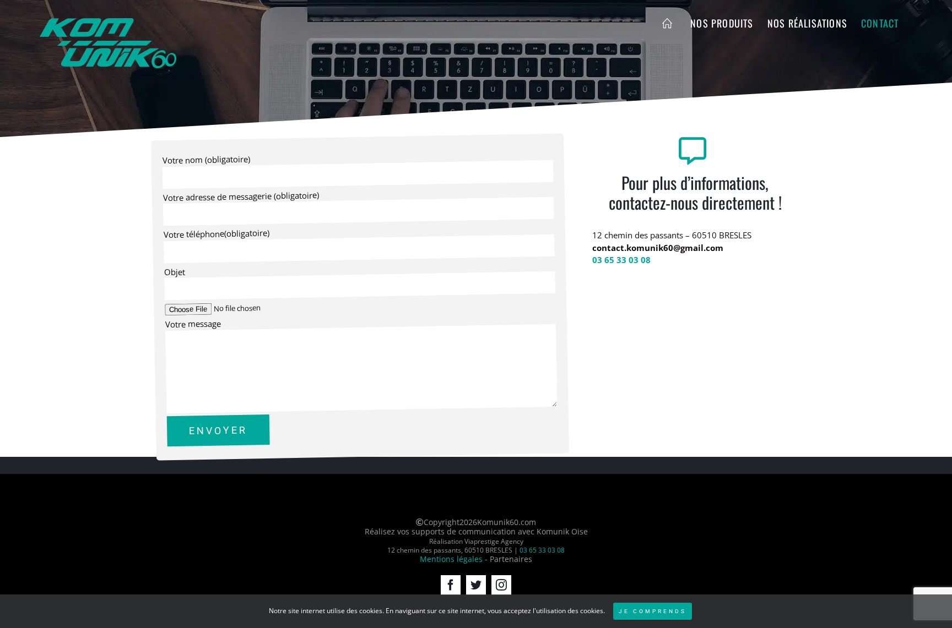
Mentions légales (451, 559)
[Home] (669, 23)
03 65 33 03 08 (621, 259)
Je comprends (652, 611)
